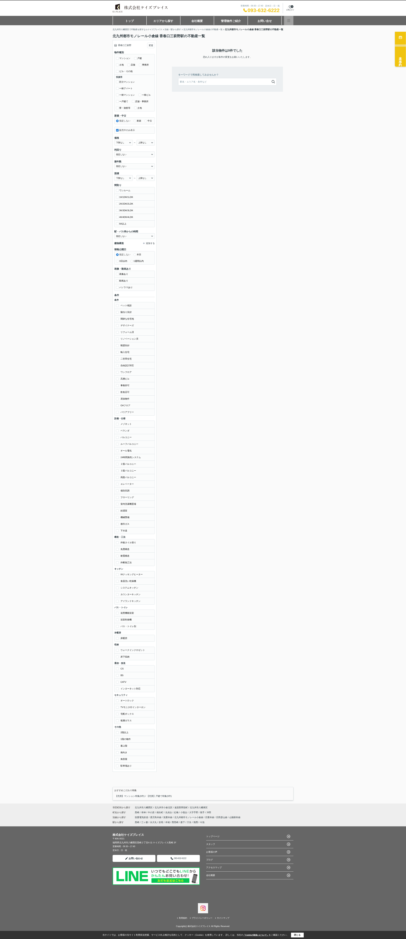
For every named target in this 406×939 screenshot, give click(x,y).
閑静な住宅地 (127, 318)
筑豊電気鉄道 (142, 817)
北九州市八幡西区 (144, 807)
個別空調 (125, 490)
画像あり (123, 274)
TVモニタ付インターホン (133, 707)
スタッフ (210, 844)
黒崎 (137, 812)
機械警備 (125, 517)
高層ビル (125, 378)
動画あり (123, 280)
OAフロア (125, 405)
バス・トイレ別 (128, 626)
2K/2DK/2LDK (126, 203)
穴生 (189, 822)
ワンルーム (124, 190)
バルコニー (126, 437)
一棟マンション (127, 95)
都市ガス (125, 524)
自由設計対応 (127, 365)
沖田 (209, 812)
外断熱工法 (126, 562)
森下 (182, 822)
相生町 (160, 812)
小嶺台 (184, 812)
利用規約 (183, 918)
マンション (124, 58)
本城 (167, 822)
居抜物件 (125, 398)
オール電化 (126, 450)
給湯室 (124, 510)
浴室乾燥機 (126, 619)
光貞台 (169, 812)
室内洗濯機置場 (128, 504)
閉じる (297, 935)
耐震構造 (125, 556)
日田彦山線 (222, 817)
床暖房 (124, 638)
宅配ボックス (127, 714)
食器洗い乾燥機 (128, 581)
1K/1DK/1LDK (126, 197)
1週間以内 (139, 261)
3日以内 (123, 261)
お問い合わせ (136, 858)
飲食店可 (125, 392)
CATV (123, 682)
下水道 (124, 530)
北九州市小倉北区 (163, 807)
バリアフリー (127, 412)
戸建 (139, 58)
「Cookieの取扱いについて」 (256, 935)
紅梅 (176, 812)
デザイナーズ (127, 325)
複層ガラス (126, 720)
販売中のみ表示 (127, 130)
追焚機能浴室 (127, 613)
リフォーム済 (127, 332)
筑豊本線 (168, 817)
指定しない (124, 120)
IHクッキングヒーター (132, 574)
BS (122, 675)
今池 (202, 822)
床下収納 (125, 656)
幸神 (143, 812)
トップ (129, 21)
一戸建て (123, 101)
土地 (121, 64)
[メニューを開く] (289, 20)
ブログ (209, 859)
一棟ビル (146, 95)
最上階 (124, 745)
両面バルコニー (128, 477)
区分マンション (127, 82)
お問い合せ (265, 21)
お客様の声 (211, 852)
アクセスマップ (214, 867)
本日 (139, 254)
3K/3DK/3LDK (126, 210)
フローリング (127, 497)
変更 (151, 45)
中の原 (151, 812)
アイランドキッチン (131, 601)
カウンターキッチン (131, 594)
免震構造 (125, 549)
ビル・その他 (126, 71)
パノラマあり (126, 287)
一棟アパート (126, 88)
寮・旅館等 (124, 108)
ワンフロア (126, 372)
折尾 (161, 822)
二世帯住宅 (126, 358)
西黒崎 (175, 822)
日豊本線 (210, 817)
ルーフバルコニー (129, 444)
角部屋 (124, 759)
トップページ (212, 836)
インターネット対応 (131, 688)
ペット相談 (126, 305)
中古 (149, 120)
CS (122, 668)
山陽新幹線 (234, 817)
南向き (124, 752)
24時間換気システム (131, 457)
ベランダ (125, 430)
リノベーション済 (129, 338)
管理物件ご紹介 (231, 21)
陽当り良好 (126, 312)
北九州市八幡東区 (199, 807)
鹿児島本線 (156, 817)
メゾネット (126, 424)
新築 (139, 120)
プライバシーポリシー (202, 918)
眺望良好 (125, 345)
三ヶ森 (144, 822)
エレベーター (127, 484)
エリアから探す (163, 21)
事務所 (145, 64)
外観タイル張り (128, 542)
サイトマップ (223, 918)
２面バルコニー (128, 464)
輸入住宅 (125, 352)
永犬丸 (153, 822)
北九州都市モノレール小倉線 (189, 817)
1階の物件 (126, 739)
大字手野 (194, 812)
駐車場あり (126, 765)
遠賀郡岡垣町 (181, 807)
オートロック (127, 700)
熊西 (195, 822)
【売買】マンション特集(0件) (130, 796)
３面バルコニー (128, 470)
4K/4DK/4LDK (126, 217)
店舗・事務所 (141, 101)
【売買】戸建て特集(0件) (159, 796)
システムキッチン (129, 587)
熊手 (202, 812)
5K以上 (122, 223)
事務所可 (125, 385)
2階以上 (124, 732)
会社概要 (197, 21)
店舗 (133, 64)
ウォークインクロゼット (133, 650)
